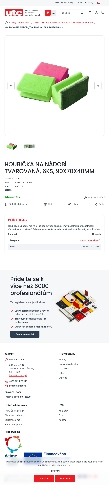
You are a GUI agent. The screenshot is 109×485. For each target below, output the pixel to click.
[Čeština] (100, 3)
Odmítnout (44, 478)
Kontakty (89, 3)
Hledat (82, 13)
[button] (97, 85)
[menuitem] (53, 13)
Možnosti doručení (96, 197)
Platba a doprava (13, 424)
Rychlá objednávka (68, 364)
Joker (61, 373)
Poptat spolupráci (25, 334)
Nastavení (55, 470)
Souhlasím (65, 478)
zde (68, 465)
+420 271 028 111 (18, 381)
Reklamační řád (12, 420)
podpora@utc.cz (17, 385)
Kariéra (62, 420)
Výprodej (63, 377)
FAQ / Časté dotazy (14, 410)
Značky (62, 359)
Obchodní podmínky (63, 3)
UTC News (64, 368)
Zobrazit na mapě (18, 375)
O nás (79, 3)
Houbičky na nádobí (89, 240)
